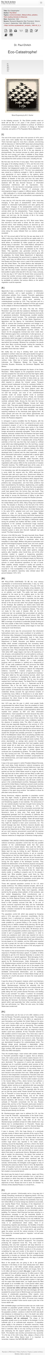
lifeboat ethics (26, 15)
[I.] (7, 63)
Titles (18, 1352)
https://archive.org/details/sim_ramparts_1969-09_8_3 (22, 25)
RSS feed (12, 1352)
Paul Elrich (13, 13)
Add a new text (25, 1354)
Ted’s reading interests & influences (15, 17)
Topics (30, 1352)
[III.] (8, 67)
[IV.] (8, 69)
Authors (23, 1352)
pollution (34, 15)
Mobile (17, 1354)
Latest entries (37, 1352)
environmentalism (15, 15)
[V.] (8, 71)
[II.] (8, 65)
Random (5, 1352)
